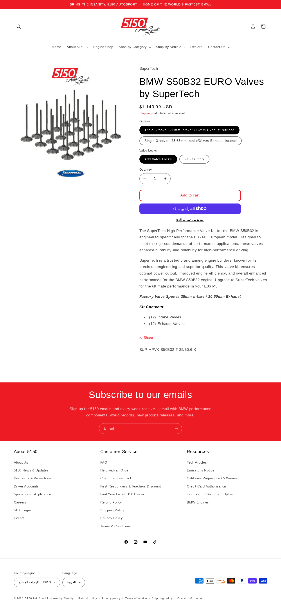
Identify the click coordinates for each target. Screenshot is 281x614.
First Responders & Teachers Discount (130, 486)
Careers (20, 502)
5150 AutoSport (35, 598)
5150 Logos (23, 510)
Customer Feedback (116, 478)
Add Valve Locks (158, 159)
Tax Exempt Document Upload (210, 494)
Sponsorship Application (32, 494)
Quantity (145, 169)
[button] (19, 26)
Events (19, 518)
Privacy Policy (111, 518)
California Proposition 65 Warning (213, 478)
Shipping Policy (112, 510)
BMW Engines (198, 502)
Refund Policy (111, 502)
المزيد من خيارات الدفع (190, 219)
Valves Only (194, 159)
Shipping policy (162, 598)
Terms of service (136, 598)
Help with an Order (115, 470)
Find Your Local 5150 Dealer (122, 494)
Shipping (145, 113)
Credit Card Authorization (206, 486)
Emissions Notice (200, 470)
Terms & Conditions (115, 526)
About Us (21, 462)
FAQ (103, 462)
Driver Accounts (26, 486)
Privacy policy (111, 598)
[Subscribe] (177, 428)
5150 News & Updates (31, 470)
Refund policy (87, 598)
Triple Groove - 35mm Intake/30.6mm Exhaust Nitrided (189, 130)
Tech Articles (197, 462)
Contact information (190, 598)
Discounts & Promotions (33, 478)
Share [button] (148, 337)
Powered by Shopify (60, 598)
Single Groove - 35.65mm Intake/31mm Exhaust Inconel (190, 140)
